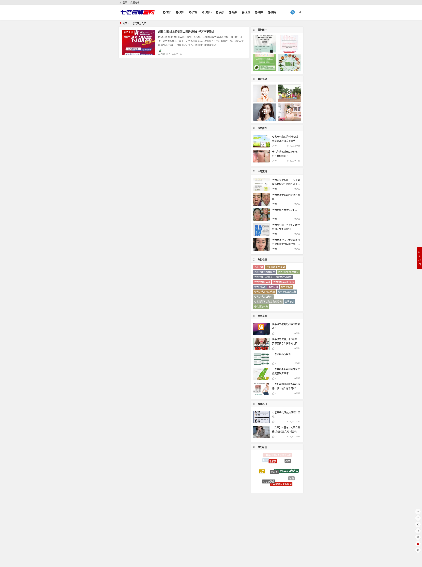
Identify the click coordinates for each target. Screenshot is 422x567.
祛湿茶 (274, 460)
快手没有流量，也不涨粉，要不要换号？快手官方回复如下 (286, 343)
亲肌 (262, 466)
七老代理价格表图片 (264, 272)
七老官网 (273, 286)
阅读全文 (242, 52)
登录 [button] (125, 2)
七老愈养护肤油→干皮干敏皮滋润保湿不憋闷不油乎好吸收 (286, 183)
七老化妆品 (260, 286)
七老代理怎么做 (262, 281)
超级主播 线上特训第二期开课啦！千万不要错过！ (187, 31)
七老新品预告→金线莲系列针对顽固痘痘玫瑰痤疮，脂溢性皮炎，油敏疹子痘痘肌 (286, 243)
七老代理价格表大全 (288, 272)
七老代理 (258, 267)
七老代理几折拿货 (263, 277)
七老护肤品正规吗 (263, 296)
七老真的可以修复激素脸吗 (268, 301)
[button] (293, 12)
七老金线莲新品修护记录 (285, 209)
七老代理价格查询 (275, 267)
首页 (124, 23)
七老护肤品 (286, 286)
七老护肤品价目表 (281, 354)
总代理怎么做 (261, 306)
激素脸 (272, 456)
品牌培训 (128, 32)
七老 (274, 189)
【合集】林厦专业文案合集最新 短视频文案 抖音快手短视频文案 (286, 431)
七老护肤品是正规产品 (286, 461)
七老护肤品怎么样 (287, 291)
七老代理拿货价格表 (283, 281)
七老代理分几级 (283, 277)
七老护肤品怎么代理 (264, 291)
